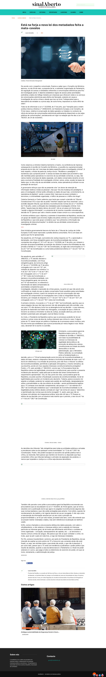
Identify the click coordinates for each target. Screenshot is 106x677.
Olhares (73, 12)
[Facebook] (10, 4)
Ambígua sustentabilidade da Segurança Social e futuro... (40, 632)
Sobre (81, 12)
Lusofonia (64, 12)
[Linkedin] (18, 4)
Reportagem (53, 12)
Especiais (32, 12)
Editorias (42, 12)
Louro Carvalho (29, 33)
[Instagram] (15, 4)
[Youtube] (13, 4)
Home (13, 18)
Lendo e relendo (22, 18)
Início (24, 12)
